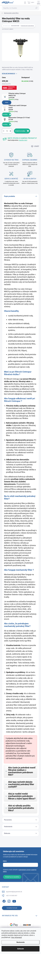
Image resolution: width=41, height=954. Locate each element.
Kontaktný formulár (12, 908)
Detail (6, 102)
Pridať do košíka (20, 131)
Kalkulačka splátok (11, 87)
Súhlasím (20, 949)
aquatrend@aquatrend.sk (14, 891)
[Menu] (38, 2)
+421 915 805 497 (11, 895)
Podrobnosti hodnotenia (27, 25)
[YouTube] (14, 901)
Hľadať (36, 8)
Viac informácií (16, 937)
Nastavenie (21, 942)
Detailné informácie (8, 73)
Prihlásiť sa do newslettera (12, 877)
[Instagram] (8, 901)
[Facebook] (3, 901)
